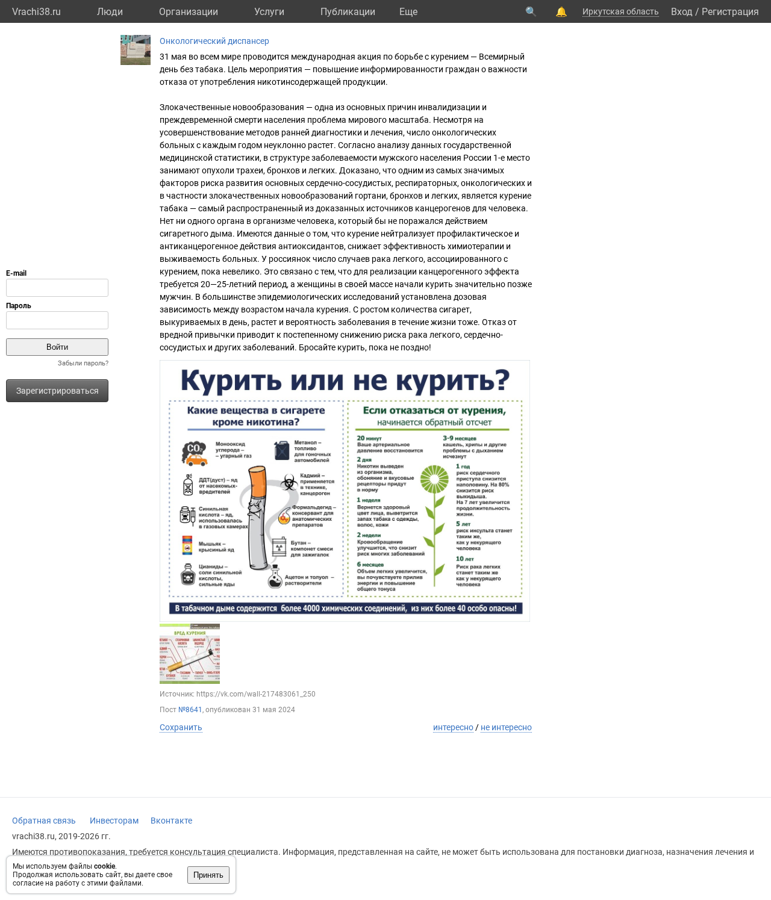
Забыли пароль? (83, 363)
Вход (682, 11)
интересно (453, 727)
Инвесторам (114, 820)
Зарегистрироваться (57, 391)
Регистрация (730, 11)
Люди (110, 11)
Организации (188, 11)
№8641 (190, 710)
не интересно (506, 727)
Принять (208, 875)
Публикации (347, 11)
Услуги (269, 11)
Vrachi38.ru (36, 11)
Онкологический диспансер (214, 41)
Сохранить (181, 727)
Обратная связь (44, 820)
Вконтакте (171, 820)
